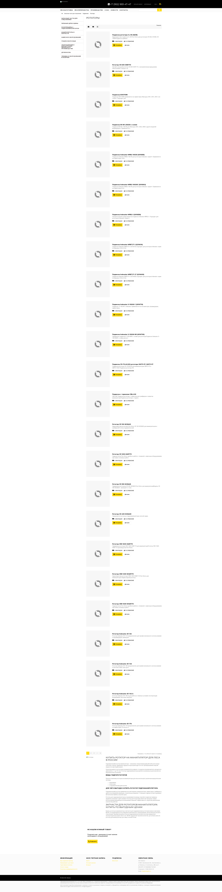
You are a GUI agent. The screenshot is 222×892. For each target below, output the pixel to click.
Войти (87, 860)
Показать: (159, 25)
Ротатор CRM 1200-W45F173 (123, 574)
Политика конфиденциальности (68, 869)
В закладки (118, 41)
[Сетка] (93, 27)
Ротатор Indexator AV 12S (122, 634)
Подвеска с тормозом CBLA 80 (124, 394)
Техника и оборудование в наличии (71, 56)
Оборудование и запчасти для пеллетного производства (67, 46)
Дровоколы (66, 52)
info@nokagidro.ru (146, 871)
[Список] (88, 27)
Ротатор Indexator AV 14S (122, 664)
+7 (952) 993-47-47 (120, 4)
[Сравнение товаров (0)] (97, 27)
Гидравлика (86, 13)
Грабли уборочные (68, 41)
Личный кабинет (138, 4)
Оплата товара (64, 867)
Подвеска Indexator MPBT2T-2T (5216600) (128, 274)
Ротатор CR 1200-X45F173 (122, 454)
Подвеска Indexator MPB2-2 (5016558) (126, 214)
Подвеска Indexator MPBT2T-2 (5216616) (127, 244)
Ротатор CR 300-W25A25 (121, 484)
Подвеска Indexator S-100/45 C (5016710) (127, 304)
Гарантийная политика (66, 865)
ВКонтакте (115, 860)
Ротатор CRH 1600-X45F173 (122, 544)
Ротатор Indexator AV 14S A (122, 694)
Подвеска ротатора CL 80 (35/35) (125, 35)
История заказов (91, 862)
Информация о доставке (66, 862)
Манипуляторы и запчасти (67, 32)
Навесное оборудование (71, 37)
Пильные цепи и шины (69, 23)
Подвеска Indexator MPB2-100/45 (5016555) (128, 155)
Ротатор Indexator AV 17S (122, 724)
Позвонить (93, 841)
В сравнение (130, 41)
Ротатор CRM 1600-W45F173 (123, 604)
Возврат (88, 865)
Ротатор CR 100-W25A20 (121, 424)
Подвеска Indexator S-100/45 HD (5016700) (128, 334)
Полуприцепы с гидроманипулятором (70, 27)
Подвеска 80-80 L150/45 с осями (124, 125)
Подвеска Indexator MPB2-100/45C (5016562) (129, 184)
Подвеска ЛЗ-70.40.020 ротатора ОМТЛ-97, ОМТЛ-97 (132, 364)
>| (100, 753)
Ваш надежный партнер (66, 860)
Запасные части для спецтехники (72, 13)
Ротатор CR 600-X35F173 (121, 65)
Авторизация (147, 4)
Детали (127, 45)
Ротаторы (92, 13)
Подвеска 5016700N (119, 95)
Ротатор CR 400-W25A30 (121, 514)
